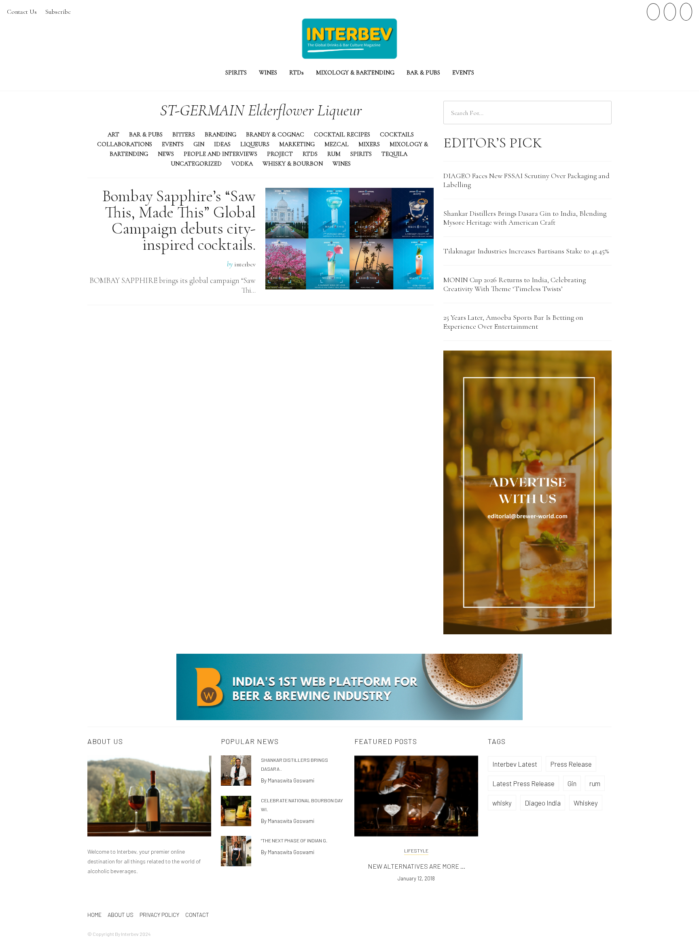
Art (113, 134)
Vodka (242, 163)
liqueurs (254, 144)
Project (280, 153)
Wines (268, 72)
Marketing (297, 144)
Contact (197, 914)
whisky (502, 803)
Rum (334, 153)
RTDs (310, 153)
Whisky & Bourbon (293, 163)
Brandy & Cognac (275, 134)
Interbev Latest (514, 764)
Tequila (394, 153)
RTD (296, 72)
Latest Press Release (523, 783)
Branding (220, 134)
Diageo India (543, 803)
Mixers (369, 144)
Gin (198, 144)
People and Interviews (220, 153)
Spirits (236, 72)
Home (94, 914)
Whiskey (586, 803)
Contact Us (22, 12)
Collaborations (124, 144)
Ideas (222, 144)
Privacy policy (159, 914)
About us (120, 914)
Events (463, 72)
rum (594, 783)
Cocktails (397, 134)
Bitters (183, 134)
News (166, 153)
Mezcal (336, 144)
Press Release (571, 764)
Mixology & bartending (355, 72)
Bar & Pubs (423, 72)
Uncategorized (196, 163)
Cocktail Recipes (342, 134)
